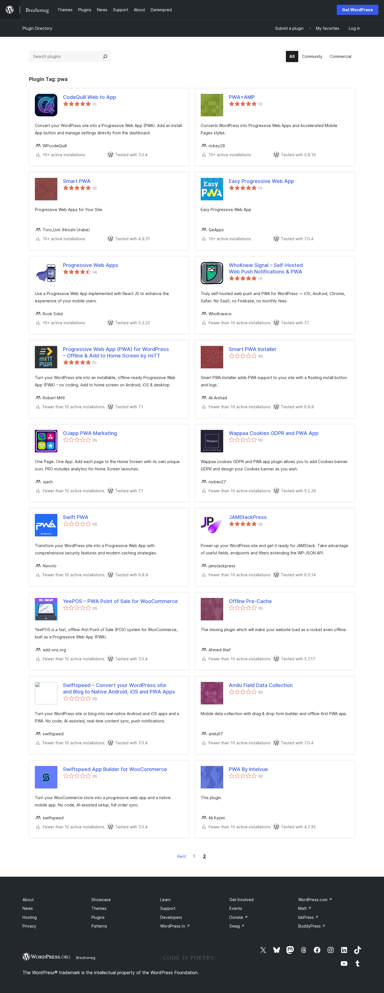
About (28, 899)
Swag (237, 926)
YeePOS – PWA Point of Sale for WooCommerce (120, 601)
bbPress (308, 917)
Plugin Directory (37, 28)
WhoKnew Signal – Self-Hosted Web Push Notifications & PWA (266, 268)
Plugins (98, 917)
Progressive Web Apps (90, 265)
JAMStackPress (248, 517)
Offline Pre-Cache (250, 601)
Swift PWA (75, 517)
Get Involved (241, 899)
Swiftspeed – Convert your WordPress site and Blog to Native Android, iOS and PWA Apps (119, 688)
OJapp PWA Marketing (90, 433)
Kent (181, 856)
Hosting (29, 917)
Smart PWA (77, 181)
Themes (99, 908)
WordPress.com (315, 899)
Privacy (29, 926)
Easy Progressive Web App (261, 181)
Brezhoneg (85, 957)
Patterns (99, 926)
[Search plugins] (105, 56)
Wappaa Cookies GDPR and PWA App (274, 433)
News (27, 908)
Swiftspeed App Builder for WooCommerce (115, 769)
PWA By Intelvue (248, 769)
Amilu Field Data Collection (261, 685)
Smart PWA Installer (253, 349)
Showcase (101, 899)
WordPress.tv (175, 926)
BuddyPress (312, 926)
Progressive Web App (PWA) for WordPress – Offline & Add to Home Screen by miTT (116, 352)
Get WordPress (357, 9)
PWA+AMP (242, 97)
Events (235, 908)
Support (167, 908)
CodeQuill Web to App (89, 97)
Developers (171, 917)
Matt (304, 908)
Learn (165, 899)
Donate (238, 917)
